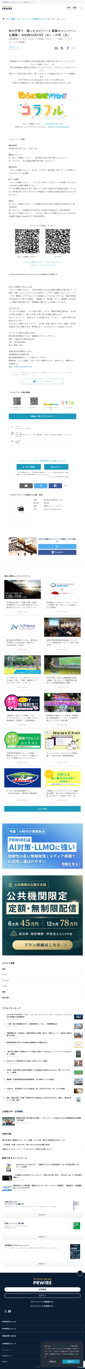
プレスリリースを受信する (42, 1306)
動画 (3, 992)
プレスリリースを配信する (42, 1302)
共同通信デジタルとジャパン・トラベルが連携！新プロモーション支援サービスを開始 (62, 605)
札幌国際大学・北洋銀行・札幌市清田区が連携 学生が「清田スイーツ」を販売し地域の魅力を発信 (39, 1034)
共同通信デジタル (39, 19)
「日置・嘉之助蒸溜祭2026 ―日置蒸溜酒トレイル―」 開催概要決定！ (33, 1024)
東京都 (17, 442)
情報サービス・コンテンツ (20, 19)
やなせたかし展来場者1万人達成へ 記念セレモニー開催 (27, 1061)
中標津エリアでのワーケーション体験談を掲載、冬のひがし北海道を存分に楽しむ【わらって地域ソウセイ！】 (62, 793)
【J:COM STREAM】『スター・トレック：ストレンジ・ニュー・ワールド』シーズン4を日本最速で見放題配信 (39, 1016)
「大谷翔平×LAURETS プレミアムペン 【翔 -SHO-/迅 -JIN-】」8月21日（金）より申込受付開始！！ (47, 1176)
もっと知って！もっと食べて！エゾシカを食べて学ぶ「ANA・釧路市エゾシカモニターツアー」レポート (22, 680)
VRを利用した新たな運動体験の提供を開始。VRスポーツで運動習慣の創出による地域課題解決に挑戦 (61, 680)
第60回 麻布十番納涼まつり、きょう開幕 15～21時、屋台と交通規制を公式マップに (33, 1140)
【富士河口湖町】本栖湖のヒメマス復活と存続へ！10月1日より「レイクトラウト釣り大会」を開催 (39, 1053)
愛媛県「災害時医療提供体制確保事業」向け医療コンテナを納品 (30, 1079)
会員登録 (42, 1289)
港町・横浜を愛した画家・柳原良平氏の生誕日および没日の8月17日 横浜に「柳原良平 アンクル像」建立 (39, 1099)
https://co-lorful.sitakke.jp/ (58, 127)
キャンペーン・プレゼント (23, 428)
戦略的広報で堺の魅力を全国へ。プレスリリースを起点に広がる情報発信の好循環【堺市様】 (48, 1119)
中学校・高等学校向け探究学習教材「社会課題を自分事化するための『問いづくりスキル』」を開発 (38, 1071)
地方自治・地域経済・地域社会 (53, 434)
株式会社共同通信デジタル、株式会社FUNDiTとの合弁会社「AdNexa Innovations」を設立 (22, 642)
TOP (7, 19)
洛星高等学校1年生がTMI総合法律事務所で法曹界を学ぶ (27, 1042)
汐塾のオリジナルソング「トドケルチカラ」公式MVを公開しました (27, 1149)
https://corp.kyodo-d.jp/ (23, 367)
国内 (69, 7)
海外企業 (5, 997)
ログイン (57, 467)
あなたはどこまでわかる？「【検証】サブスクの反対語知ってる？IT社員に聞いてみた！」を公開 (47, 1166)
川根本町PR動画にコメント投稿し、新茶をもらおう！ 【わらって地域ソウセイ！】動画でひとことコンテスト (23, 755)
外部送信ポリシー (7, 1356)
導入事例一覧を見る (22, 1123)
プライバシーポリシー (61, 1346)
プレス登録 (30, 467)
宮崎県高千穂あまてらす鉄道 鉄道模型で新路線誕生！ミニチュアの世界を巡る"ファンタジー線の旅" (62, 718)
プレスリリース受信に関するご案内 (58, 476)
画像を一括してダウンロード (42, 416)
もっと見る (42, 809)
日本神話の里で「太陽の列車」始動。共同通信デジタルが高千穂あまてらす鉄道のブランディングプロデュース (22, 605)
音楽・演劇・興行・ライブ (23, 434)
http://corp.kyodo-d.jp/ (52, 509)
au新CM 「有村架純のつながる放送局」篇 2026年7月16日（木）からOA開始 (36, 1089)
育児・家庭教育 (38, 434)
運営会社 (5, 1361)
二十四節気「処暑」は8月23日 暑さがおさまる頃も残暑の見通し (26, 1145)
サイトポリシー (7, 1350)
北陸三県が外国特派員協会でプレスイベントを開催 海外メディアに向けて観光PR (62, 642)
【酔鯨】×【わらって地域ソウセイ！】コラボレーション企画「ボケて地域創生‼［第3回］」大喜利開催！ (22, 718)
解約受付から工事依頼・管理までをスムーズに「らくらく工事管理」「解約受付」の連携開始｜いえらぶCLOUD (47, 1187)
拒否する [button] (53, 1361)
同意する (71, 1361)
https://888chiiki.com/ (54, 124)
